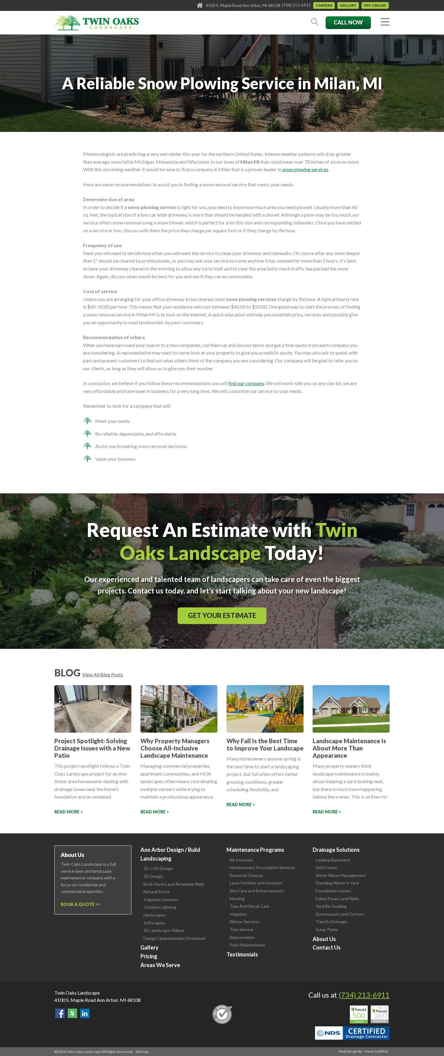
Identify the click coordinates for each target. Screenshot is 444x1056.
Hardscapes (154, 914)
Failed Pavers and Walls (337, 898)
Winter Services (245, 921)
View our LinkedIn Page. (85, 1013)
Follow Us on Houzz (72, 1013)
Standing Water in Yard (337, 882)
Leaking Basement (333, 859)
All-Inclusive (241, 859)
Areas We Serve (160, 965)
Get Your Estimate (222, 615)
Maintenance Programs (255, 849)
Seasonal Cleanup (246, 875)
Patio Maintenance (247, 944)
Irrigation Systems (160, 899)
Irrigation (238, 914)
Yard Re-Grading (331, 906)
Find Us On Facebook (60, 1013)
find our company (246, 383)
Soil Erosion (326, 867)
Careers (324, 5)
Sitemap (142, 1051)
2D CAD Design (158, 868)
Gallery (348, 5)
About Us (324, 939)
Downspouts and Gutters (340, 914)
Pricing (148, 956)
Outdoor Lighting (159, 907)
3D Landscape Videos (163, 930)
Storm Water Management (341, 875)
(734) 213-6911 (296, 5)
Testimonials (242, 954)
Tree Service (241, 929)
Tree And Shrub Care (249, 906)
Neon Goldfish (376, 1051)
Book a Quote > (79, 904)
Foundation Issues (333, 890)
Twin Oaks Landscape (77, 993)
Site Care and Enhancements (257, 890)
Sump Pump (327, 929)
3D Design (153, 876)
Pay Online (375, 5)
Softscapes (154, 922)
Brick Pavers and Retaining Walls (173, 884)
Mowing (237, 898)
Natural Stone (156, 891)
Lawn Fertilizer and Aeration (256, 882)
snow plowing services (305, 169)
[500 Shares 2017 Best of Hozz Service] (369, 1014)
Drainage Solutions (336, 849)
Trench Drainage (331, 921)
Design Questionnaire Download (174, 938)
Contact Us (327, 947)
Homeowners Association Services (262, 867)
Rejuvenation (242, 937)
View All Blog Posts (102, 674)
